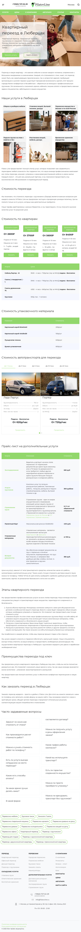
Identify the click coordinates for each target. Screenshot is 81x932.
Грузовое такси (28, 816)
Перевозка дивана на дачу (64, 821)
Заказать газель (35, 867)
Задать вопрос (32, 55)
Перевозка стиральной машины (15, 821)
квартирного (31, 535)
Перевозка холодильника (32, 827)
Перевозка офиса (9, 832)
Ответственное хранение (11, 879)
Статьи (60, 12)
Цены (16, 12)
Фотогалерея (61, 867)
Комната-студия (11, 227)
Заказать (11, 255)
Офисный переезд (9, 861)
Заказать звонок (21, 6)
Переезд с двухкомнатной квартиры (17, 842)
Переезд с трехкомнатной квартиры (51, 842)
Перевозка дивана (9, 827)
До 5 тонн (36, 366)
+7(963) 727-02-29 (20, 4)
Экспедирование (12, 470)
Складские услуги (10, 872)
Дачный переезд (8, 864)
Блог (57, 870)
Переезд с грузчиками (51, 832)
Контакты (74, 12)
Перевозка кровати (40, 821)
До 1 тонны (8, 366)
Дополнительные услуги (40, 875)
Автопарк (47, 12)
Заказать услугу (11, 55)
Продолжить (20, 430)
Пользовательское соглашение (14, 926)
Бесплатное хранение (10, 882)
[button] (39, 433)
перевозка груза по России (37, 515)
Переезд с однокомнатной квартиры (37, 837)
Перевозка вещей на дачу (57, 827)
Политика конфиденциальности (14, 924)
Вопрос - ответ (61, 864)
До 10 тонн (50, 366)
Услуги (5, 12)
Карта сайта (61, 885)
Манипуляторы (34, 870)
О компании (31, 12)
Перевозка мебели (10, 816)
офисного (42, 535)
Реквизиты (60, 861)
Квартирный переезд (29, 832)
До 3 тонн (22, 366)
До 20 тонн (64, 366)
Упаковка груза (8, 875)
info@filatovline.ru (42, 900)
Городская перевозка (37, 857)
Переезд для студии (10, 837)
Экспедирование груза (38, 884)
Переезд (5, 854)
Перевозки (33, 854)
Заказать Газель (44, 816)
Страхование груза (36, 887)
